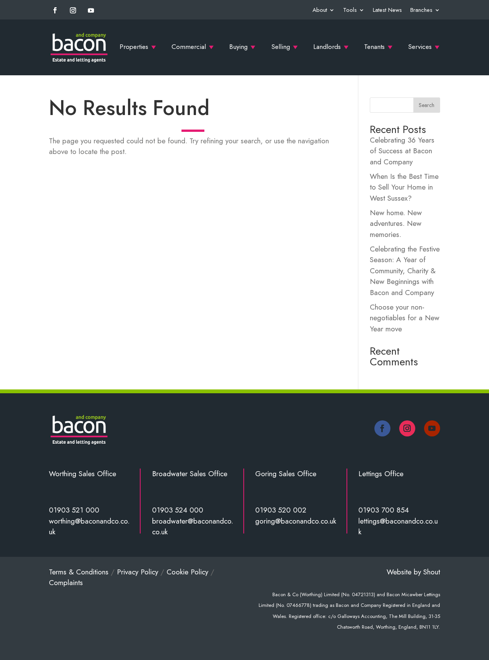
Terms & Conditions (78, 572)
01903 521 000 (74, 510)
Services (420, 46)
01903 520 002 (280, 510)
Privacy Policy (137, 572)
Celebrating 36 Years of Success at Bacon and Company (402, 151)
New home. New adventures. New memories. (396, 224)
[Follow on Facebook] (55, 10)
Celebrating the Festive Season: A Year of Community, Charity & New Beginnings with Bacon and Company (405, 271)
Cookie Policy (187, 572)
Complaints (66, 582)
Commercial (189, 46)
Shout (431, 572)
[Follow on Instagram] (73, 10)
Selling (280, 46)
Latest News (387, 10)
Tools (350, 10)
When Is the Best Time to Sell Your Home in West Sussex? (404, 187)
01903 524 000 (177, 510)
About (320, 10)
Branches (421, 10)
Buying (238, 46)
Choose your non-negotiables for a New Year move (404, 318)
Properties (134, 46)
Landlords (327, 46)
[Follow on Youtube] (91, 10)
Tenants (374, 46)
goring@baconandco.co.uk (295, 521)
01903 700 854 (383, 510)
